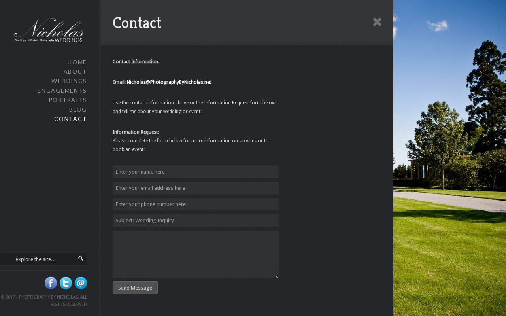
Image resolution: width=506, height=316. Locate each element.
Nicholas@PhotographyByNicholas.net (169, 82)
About (75, 71)
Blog (78, 109)
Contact (70, 118)
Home (77, 62)
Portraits (68, 100)
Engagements (62, 90)
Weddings (69, 81)
